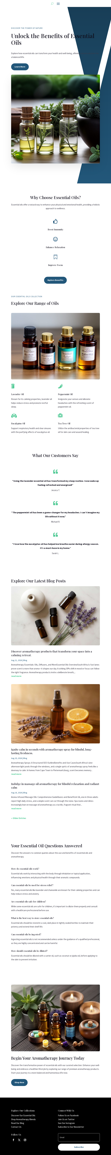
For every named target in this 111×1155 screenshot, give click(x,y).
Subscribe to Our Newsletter (71, 1126)
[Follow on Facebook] (13, 1140)
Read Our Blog (17, 1123)
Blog (25, 660)
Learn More (20, 66)
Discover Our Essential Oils (23, 1115)
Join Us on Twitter (66, 1119)
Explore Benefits (55, 280)
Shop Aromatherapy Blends (23, 1119)
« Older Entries (18, 818)
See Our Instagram (66, 1123)
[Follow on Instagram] (25, 1140)
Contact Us (16, 1126)
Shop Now (19, 1082)
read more (16, 676)
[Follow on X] (19, 1140)
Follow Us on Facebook (68, 1115)
